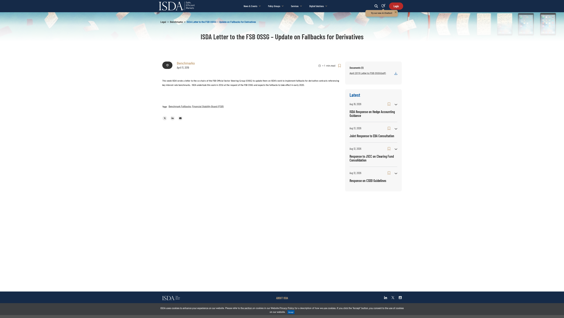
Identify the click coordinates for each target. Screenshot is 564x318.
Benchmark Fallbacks (180, 106)
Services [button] (295, 6)
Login (396, 6)
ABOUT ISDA (282, 298)
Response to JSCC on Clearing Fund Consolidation (372, 158)
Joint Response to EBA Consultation (372, 136)
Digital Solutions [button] (316, 6)
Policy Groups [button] (274, 6)
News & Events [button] (250, 6)
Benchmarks (176, 22)
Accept (290, 312)
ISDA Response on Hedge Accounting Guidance (372, 114)
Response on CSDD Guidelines (368, 180)
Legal (163, 22)
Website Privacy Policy (282, 308)
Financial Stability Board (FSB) (208, 106)
